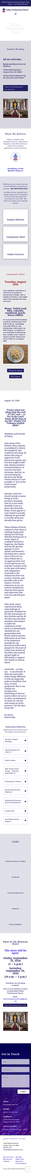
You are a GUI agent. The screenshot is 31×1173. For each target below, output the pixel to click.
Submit (23, 1092)
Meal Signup (15, 376)
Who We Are (7, 1159)
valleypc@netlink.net (10, 1104)
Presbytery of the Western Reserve (15, 170)
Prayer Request (21, 1163)
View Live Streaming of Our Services (14, 88)
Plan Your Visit (8, 1157)
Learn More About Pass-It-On (15, 1005)
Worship (19, 1157)
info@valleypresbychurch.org (13, 1150)
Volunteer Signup (15, 370)
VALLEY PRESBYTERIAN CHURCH (16, 1169)
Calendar (6, 1161)
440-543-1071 (23, 4)
